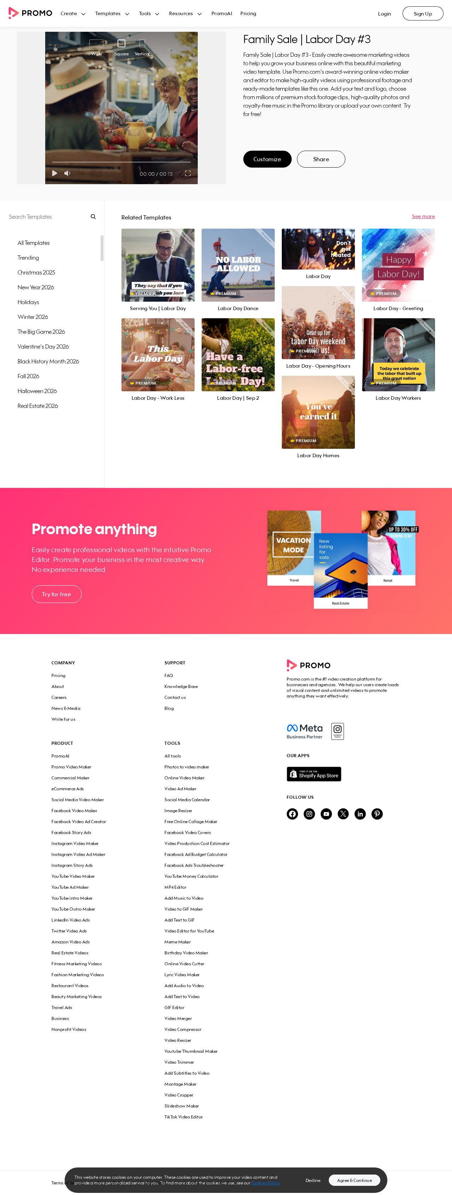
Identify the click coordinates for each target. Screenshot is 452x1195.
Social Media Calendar (187, 799)
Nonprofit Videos (69, 1029)
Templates (108, 13)
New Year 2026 (36, 287)
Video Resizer (178, 1040)
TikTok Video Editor (184, 1116)
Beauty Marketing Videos (77, 996)
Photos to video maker (187, 766)
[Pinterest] (377, 814)
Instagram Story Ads (72, 865)
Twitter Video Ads (69, 931)
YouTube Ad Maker (70, 887)
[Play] (54, 173)
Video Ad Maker (180, 788)
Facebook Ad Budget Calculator (196, 854)
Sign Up (423, 14)
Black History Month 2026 (48, 361)
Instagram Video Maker (75, 843)
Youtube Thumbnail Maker (191, 1051)
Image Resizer (178, 810)
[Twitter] (343, 814)
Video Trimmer (179, 1062)
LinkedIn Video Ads (71, 920)
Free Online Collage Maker (191, 821)
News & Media (66, 708)
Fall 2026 (28, 376)
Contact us (175, 697)
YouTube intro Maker (72, 898)
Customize (267, 159)
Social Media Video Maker (78, 799)
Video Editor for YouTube (189, 931)
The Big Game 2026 (41, 331)
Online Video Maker (184, 777)
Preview (158, 257)
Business (60, 1018)
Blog (169, 708)
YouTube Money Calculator (191, 876)
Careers (59, 697)
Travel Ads (62, 1007)
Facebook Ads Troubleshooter (194, 865)
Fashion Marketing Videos (78, 974)
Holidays (28, 302)
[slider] (52, 162)
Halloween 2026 (37, 390)
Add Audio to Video (184, 985)
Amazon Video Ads (71, 941)
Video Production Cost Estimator (197, 843)
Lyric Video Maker (182, 974)
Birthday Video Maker (186, 952)
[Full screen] (188, 173)
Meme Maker (178, 941)
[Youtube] (326, 814)
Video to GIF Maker (184, 909)
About (58, 686)
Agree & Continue (354, 1180)
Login (384, 14)
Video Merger (178, 1018)
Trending (28, 257)
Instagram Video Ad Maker (78, 854)
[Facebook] (304, 731)
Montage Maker (181, 1084)
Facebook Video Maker (74, 810)
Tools (145, 13)
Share (321, 159)
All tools (173, 756)
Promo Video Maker (71, 766)
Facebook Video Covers (188, 832)
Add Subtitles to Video (187, 1073)
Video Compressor (183, 1029)
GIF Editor (174, 1007)
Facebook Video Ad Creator (79, 821)
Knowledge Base (181, 686)
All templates (34, 242)
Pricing (248, 13)
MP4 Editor (175, 887)
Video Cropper (179, 1095)
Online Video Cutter (184, 963)
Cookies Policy (265, 1182)
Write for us (63, 719)
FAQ (169, 675)
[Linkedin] (360, 814)
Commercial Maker (70, 777)
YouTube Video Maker (73, 876)
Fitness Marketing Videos (77, 963)
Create (69, 13)
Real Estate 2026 (38, 405)
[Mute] (68, 173)
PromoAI (222, 13)
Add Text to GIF (180, 920)
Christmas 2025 (36, 272)
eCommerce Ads (68, 788)
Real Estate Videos (70, 952)
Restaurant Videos (70, 985)
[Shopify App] (343, 774)
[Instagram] (337, 731)
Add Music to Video (184, 898)
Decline (313, 1180)
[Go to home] (34, 13)
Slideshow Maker (182, 1106)
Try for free (56, 594)
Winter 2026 (33, 316)
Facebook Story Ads (71, 832)
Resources (181, 13)
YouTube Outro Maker (73, 909)
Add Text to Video (182, 996)
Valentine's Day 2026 (43, 346)
